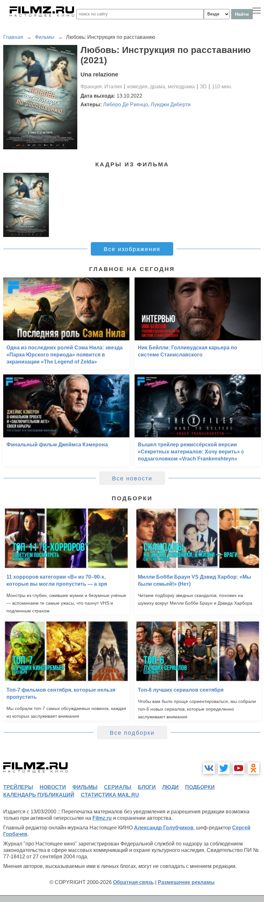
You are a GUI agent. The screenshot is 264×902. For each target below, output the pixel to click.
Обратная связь (133, 882)
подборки (200, 787)
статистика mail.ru (110, 795)
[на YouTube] (238, 768)
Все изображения (132, 249)
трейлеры (18, 787)
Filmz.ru (102, 818)
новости (53, 787)
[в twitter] (224, 768)
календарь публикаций (38, 795)
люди (170, 787)
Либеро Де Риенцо (125, 104)
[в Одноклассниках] (253, 768)
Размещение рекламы (186, 882)
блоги (147, 787)
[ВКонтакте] (209, 768)
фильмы (85, 787)
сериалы (117, 787)
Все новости (132, 478)
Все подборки (132, 733)
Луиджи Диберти (171, 104)
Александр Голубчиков (163, 827)
